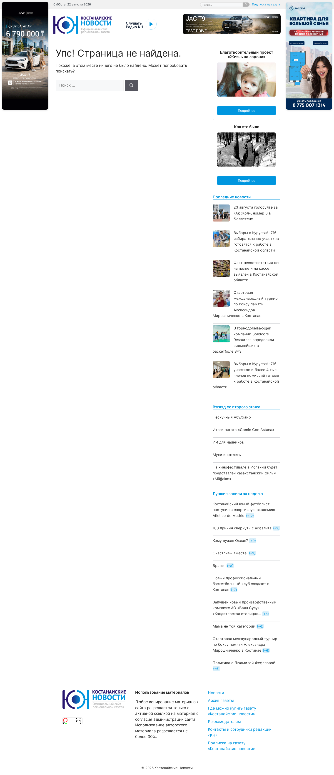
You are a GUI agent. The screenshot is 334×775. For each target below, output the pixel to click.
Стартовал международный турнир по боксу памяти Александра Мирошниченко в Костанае (245, 304)
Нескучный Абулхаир (232, 417)
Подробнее (246, 110)
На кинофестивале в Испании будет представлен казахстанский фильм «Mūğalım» (245, 473)
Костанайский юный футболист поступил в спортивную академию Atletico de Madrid (244, 510)
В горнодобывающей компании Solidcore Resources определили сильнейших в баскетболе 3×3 (243, 340)
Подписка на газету (266, 4)
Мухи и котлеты (227, 454)
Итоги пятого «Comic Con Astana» (243, 429)
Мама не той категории (234, 626)
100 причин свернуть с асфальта (242, 528)
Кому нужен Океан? (230, 540)
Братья (219, 565)
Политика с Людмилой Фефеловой (244, 662)
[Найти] (246, 4)
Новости (216, 692)
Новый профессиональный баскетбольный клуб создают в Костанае (241, 584)
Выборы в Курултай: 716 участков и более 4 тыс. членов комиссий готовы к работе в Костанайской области (246, 375)
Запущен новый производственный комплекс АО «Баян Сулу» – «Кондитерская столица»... (245, 608)
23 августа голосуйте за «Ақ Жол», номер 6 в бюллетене (256, 213)
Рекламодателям (224, 721)
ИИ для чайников (228, 442)
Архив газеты (221, 700)
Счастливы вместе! (230, 553)
